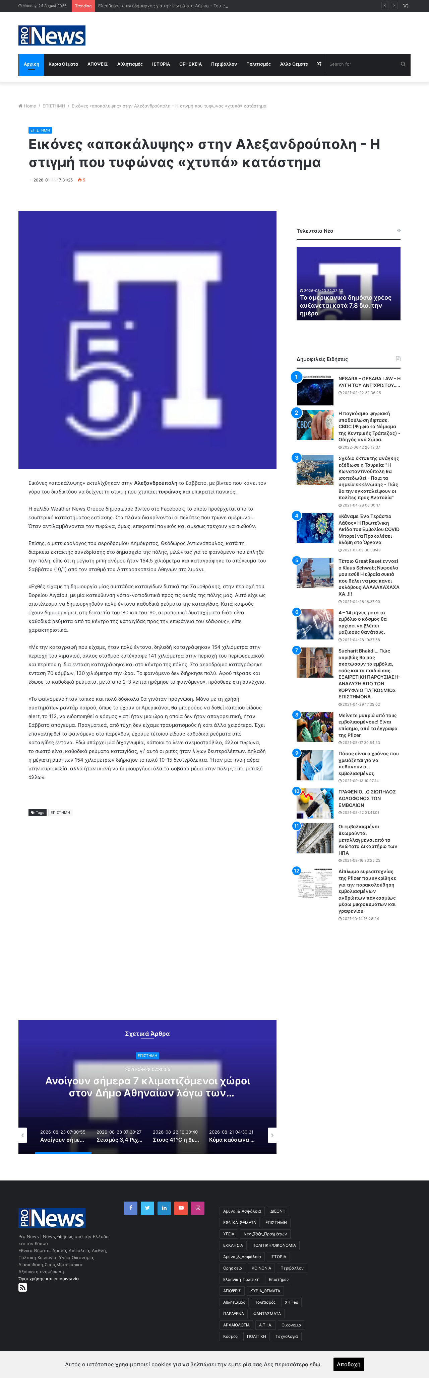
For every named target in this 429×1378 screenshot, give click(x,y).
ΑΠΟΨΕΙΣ (97, 64)
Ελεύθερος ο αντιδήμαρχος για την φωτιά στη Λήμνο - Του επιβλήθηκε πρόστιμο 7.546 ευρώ (195, 5)
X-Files (291, 1302)
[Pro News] (51, 35)
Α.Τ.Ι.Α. (265, 1324)
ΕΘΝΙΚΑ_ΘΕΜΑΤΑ (239, 1222)
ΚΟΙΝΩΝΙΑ (261, 1268)
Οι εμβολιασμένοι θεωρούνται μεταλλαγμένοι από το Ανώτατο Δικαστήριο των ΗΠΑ (368, 839)
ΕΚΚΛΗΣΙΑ (233, 1245)
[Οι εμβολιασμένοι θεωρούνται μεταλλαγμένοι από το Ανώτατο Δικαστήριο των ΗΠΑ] (315, 838)
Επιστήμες (279, 1279)
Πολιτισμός (258, 64)
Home (30, 105)
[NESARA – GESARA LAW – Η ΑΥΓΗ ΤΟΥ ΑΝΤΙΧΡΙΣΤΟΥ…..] (315, 390)
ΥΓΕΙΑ (228, 1233)
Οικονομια (291, 1324)
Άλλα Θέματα (294, 64)
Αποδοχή (349, 1364)
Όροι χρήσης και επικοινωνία (48, 1278)
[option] (147, 1087)
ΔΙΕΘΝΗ (278, 1211)
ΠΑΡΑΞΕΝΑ (233, 1313)
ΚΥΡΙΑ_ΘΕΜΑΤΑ (265, 1290)
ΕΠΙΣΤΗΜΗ (54, 105)
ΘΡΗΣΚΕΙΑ (190, 64)
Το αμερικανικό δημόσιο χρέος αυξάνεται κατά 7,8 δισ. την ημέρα (345, 305)
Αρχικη (31, 64)
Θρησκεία (232, 1268)
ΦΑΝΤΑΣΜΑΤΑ (267, 1313)
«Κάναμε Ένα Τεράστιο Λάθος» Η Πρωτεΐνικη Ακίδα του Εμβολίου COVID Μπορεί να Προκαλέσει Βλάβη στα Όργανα (369, 529)
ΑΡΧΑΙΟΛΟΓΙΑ (236, 1324)
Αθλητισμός (130, 64)
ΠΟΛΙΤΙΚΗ (256, 1336)
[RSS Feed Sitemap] (22, 1287)
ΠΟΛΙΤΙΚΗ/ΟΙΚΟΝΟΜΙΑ (274, 1245)
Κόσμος (230, 1336)
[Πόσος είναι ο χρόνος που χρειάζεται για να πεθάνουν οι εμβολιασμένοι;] (315, 765)
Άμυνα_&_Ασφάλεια (242, 1211)
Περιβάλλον (224, 64)
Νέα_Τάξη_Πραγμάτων (265, 1233)
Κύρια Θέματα (63, 64)
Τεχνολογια (286, 1336)
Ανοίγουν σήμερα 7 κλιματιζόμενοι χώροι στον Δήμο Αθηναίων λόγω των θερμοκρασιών (147, 1093)
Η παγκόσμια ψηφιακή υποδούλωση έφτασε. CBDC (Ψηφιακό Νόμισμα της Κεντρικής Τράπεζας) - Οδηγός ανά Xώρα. (370, 426)
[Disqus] (147, 924)
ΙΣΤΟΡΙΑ (161, 64)
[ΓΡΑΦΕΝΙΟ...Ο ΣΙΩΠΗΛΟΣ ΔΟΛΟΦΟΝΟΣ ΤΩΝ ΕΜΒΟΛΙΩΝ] (315, 803)
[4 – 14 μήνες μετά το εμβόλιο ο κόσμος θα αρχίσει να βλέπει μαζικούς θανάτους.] (315, 624)
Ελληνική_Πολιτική (241, 1279)
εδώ (315, 1364)
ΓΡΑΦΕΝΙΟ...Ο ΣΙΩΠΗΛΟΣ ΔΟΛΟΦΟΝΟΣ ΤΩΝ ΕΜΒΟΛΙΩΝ (367, 798)
